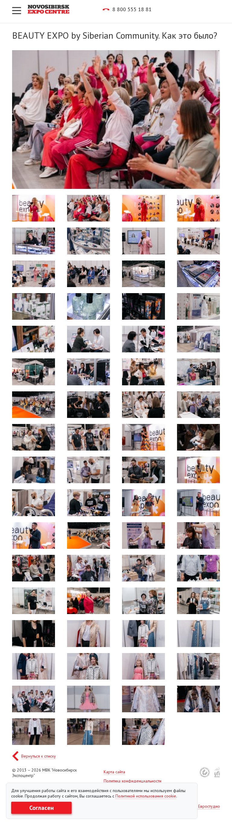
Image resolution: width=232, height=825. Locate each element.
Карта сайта (114, 772)
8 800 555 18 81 (132, 9)
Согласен (41, 808)
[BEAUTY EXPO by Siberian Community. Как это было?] (33, 208)
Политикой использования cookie (145, 796)
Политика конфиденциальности (132, 781)
